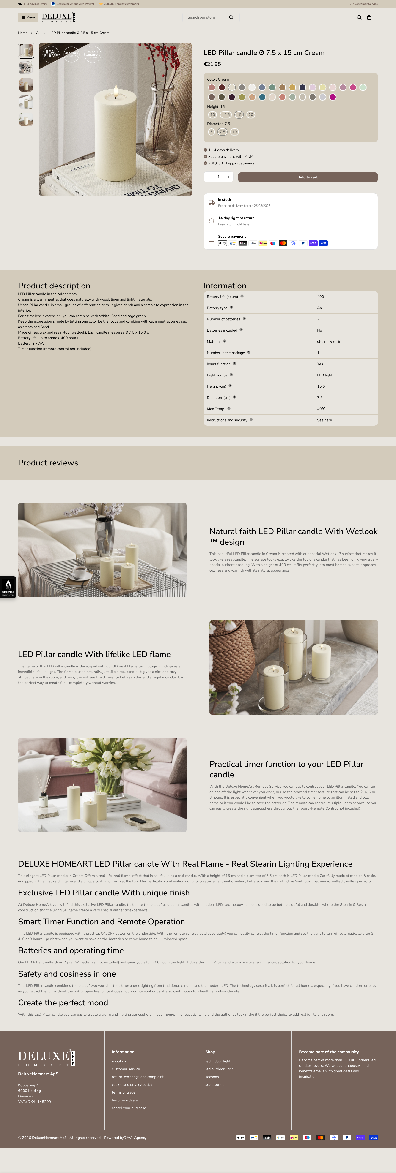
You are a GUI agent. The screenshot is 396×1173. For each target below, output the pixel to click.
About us (119, 1061)
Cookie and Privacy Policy (132, 1084)
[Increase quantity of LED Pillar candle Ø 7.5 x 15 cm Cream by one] (228, 177)
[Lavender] (312, 87)
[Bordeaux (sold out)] (211, 87)
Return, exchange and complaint (138, 1076)
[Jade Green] (272, 87)
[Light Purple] (342, 87)
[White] (252, 87)
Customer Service (126, 1069)
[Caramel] (282, 87)
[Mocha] (211, 97)
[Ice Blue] (262, 87)
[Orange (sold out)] (252, 97)
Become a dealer (125, 1100)
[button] (369, 17)
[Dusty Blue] (322, 97)
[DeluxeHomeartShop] (58, 17)
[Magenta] (353, 87)
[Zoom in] (182, 52)
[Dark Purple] (231, 97)
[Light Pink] (332, 87)
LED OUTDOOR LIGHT (219, 1069)
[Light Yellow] (322, 87)
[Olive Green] (242, 97)
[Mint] (363, 87)
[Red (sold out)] (282, 97)
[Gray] (242, 87)
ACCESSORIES (214, 1084)
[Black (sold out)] (312, 97)
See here (324, 420)
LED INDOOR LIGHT (218, 1061)
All (38, 32)
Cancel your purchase (129, 1107)
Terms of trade (123, 1092)
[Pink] (272, 97)
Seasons (212, 1076)
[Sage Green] (292, 97)
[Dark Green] (221, 97)
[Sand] (302, 97)
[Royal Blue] (302, 87)
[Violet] (332, 97)
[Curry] (292, 87)
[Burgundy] (221, 87)
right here (242, 224)
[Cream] (231, 87)
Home (22, 32)
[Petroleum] (262, 97)
